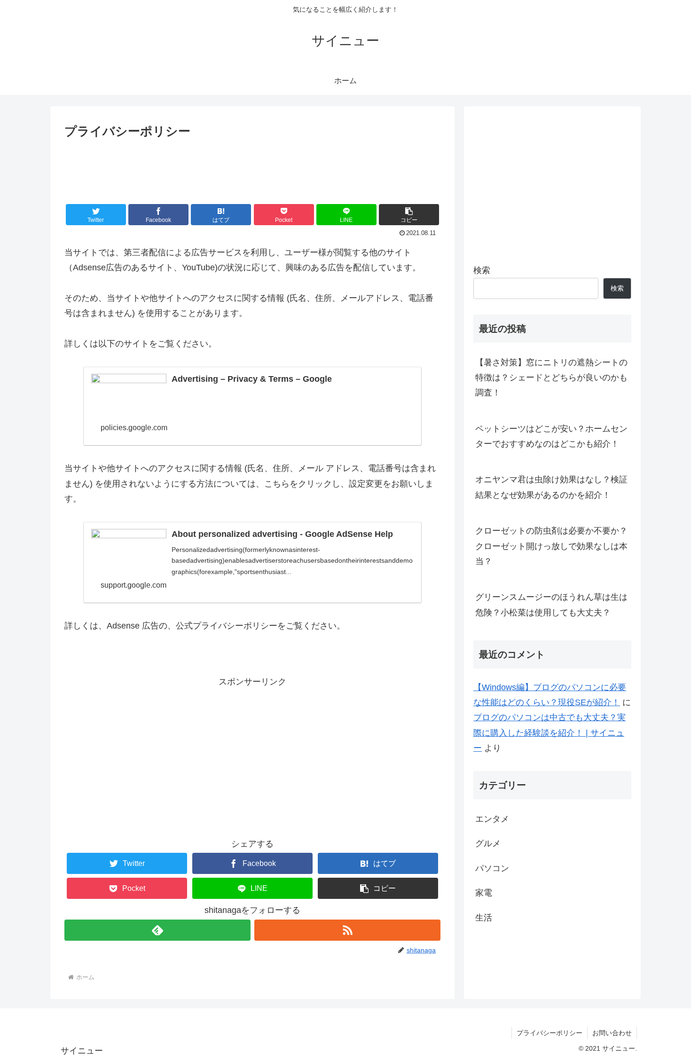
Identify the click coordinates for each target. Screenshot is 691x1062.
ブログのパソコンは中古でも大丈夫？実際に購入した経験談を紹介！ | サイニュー (549, 733)
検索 (481, 270)
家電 (483, 892)
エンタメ (492, 819)
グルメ (488, 843)
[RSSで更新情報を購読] (347, 930)
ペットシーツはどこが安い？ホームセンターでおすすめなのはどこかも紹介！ (551, 436)
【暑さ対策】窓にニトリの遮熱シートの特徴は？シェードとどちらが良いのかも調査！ (551, 378)
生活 (483, 917)
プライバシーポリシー (549, 1033)
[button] (409, 214)
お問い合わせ (612, 1033)
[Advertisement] (252, 168)
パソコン (492, 868)
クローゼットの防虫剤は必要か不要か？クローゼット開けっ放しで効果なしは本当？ (551, 546)
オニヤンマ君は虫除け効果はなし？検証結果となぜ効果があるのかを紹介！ (551, 487)
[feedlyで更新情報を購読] (157, 930)
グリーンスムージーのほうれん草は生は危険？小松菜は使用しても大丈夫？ (551, 604)
